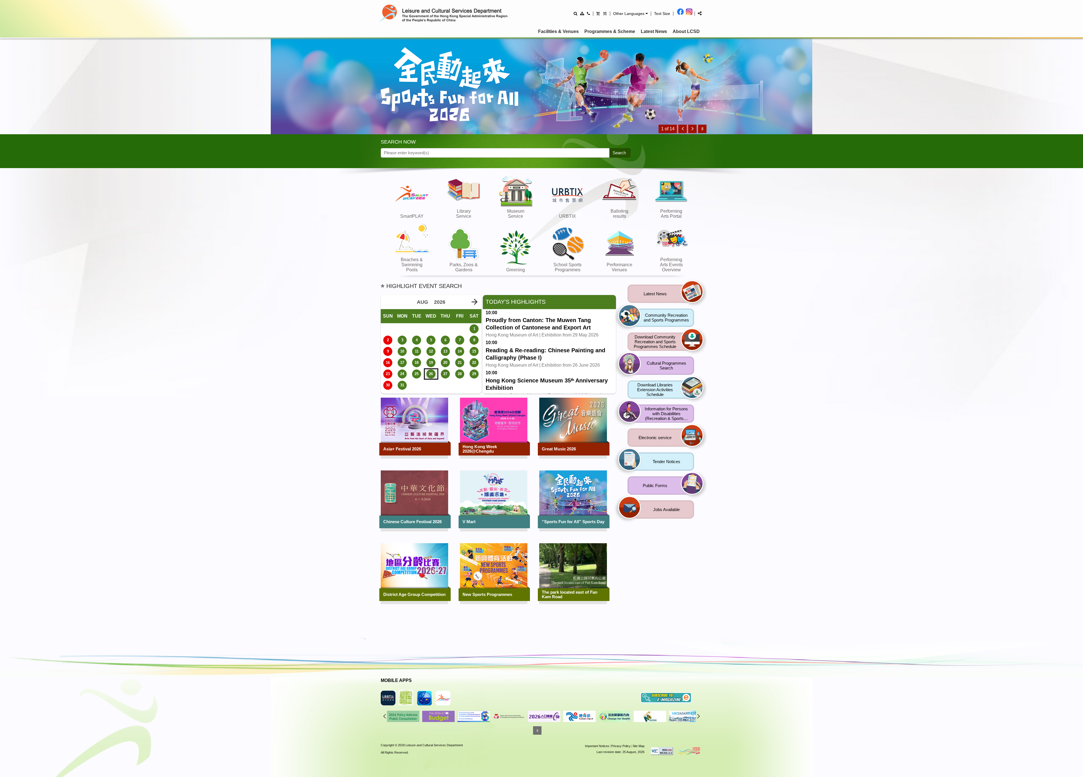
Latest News (654, 31)
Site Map (638, 746)
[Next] (692, 129)
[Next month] (474, 302)
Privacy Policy (621, 746)
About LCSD (686, 31)
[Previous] (682, 129)
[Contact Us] (588, 13)
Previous (385, 716)
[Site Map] (582, 13)
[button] (630, 13)
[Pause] (702, 129)
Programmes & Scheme (609, 31)
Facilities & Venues (558, 31)
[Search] (575, 13)
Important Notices (597, 746)
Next (699, 716)
